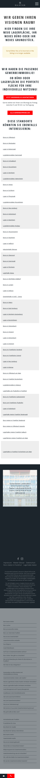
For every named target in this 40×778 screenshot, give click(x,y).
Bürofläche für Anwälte (9, 727)
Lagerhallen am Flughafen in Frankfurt (15, 391)
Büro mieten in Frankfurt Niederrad (14, 420)
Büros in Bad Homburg (10, 308)
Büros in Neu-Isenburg (10, 208)
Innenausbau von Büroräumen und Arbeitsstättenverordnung (13, 673)
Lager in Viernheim (9, 173)
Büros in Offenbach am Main (12, 373)
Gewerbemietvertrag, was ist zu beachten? (15, 753)
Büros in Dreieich (8, 332)
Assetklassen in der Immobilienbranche (14, 693)
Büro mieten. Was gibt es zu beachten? (14, 655)
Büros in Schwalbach (9, 161)
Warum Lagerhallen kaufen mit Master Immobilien (17, 685)
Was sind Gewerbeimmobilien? (11, 700)
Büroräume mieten (8, 621)
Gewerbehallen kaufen (9, 738)
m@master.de (20, 493)
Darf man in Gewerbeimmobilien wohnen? (15, 652)
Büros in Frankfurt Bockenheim (13, 379)
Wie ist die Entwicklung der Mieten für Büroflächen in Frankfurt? (17, 660)
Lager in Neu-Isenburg (10, 361)
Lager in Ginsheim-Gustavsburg (13, 314)
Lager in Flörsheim (9, 267)
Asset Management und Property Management (16, 689)
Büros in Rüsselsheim (9, 167)
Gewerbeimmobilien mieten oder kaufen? (14, 678)
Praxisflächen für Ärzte (9, 723)
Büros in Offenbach (9, 137)
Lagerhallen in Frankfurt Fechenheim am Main (17, 452)
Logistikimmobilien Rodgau (11, 226)
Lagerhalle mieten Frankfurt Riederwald (15, 414)
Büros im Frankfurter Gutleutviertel (14, 397)
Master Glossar (18, 563)
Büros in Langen (8, 285)
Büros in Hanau (8, 184)
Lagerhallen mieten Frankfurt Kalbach (14, 432)
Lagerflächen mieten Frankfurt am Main (15, 438)
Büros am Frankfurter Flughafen (13, 403)
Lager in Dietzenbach (9, 338)
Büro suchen (6, 625)
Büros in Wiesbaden (9, 143)
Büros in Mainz (7, 302)
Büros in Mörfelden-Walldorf (12, 279)
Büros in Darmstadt (9, 261)
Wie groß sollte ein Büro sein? (11, 712)
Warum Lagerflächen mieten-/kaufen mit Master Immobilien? (19, 682)
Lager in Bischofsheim (10, 320)
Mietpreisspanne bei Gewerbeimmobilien (14, 749)
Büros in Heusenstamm (10, 232)
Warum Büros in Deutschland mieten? (13, 746)
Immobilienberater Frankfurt (11, 719)
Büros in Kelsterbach (9, 214)
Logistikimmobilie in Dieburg (12, 385)
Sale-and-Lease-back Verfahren (11, 697)
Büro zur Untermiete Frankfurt (11, 633)
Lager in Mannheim (9, 220)
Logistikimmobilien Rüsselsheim (13, 202)
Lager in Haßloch (8, 243)
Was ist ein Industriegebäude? (11, 742)
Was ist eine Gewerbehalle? (10, 636)
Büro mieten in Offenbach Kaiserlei (14, 426)
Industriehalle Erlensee (10, 249)
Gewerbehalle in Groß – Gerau (12, 296)
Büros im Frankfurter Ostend (12, 355)
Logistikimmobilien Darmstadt (12, 155)
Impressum (7, 563)
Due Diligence (7, 644)
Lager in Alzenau (8, 367)
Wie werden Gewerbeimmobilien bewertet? (15, 761)
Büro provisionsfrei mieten (10, 629)
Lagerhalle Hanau (8, 273)
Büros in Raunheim (9, 238)
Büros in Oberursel (9, 255)
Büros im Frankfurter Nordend (12, 350)
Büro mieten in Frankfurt (12, 565)
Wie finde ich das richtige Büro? (12, 665)
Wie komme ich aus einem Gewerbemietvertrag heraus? (18, 708)
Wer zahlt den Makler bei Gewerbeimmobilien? (16, 757)
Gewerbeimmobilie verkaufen (11, 640)
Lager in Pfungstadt (9, 196)
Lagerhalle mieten (30, 565)
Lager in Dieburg (8, 291)
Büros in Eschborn (8, 190)
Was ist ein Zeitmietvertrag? (11, 704)
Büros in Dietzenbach (9, 326)
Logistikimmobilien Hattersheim (13, 179)
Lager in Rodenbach (9, 408)
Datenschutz (30, 563)
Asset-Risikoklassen (8, 648)
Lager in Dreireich (8, 344)
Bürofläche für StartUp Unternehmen (13, 731)
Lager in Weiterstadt (9, 149)
